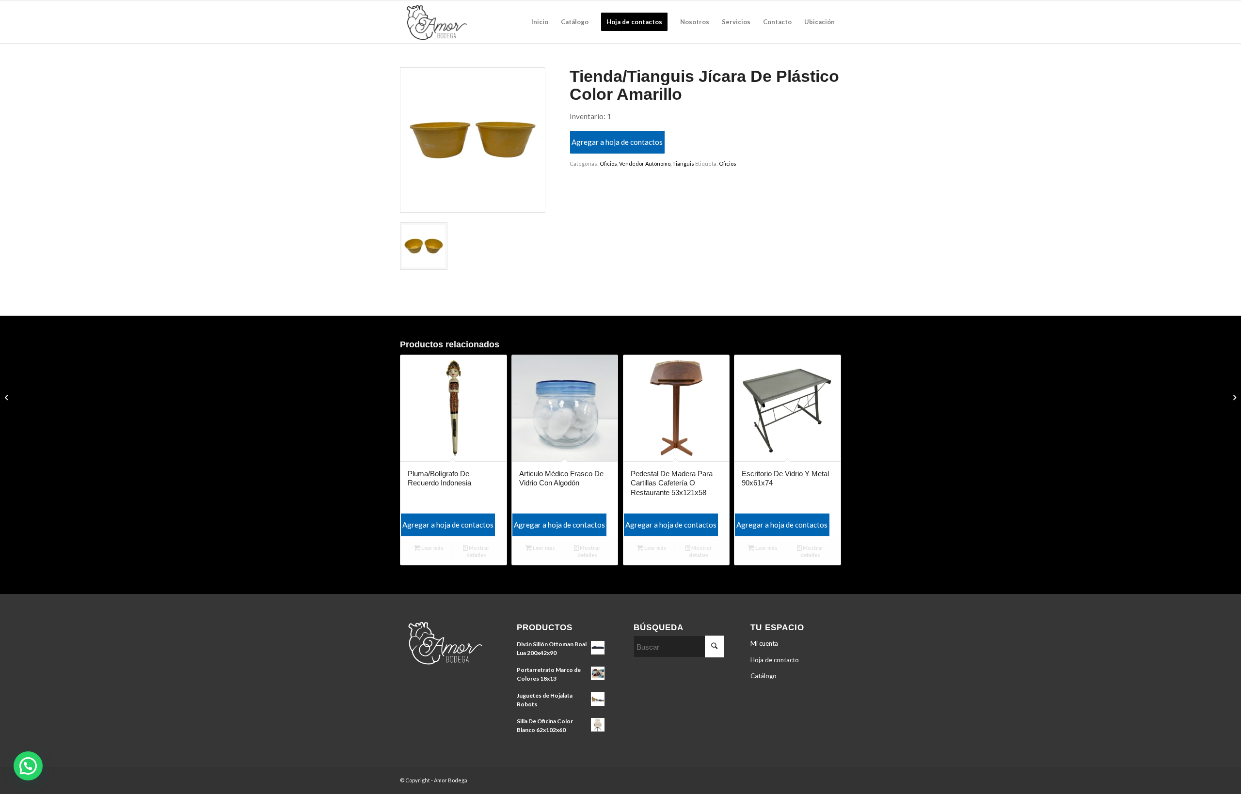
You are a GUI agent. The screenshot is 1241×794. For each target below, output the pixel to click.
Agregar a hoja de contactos (617, 142)
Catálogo (763, 676)
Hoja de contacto (774, 660)
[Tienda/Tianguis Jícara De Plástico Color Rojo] (1233, 397)
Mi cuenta (764, 643)
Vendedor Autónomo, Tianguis (656, 163)
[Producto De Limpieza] (7, 397)
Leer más (432, 548)
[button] (28, 765)
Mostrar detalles (478, 551)
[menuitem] (540, 21)
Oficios (608, 163)
